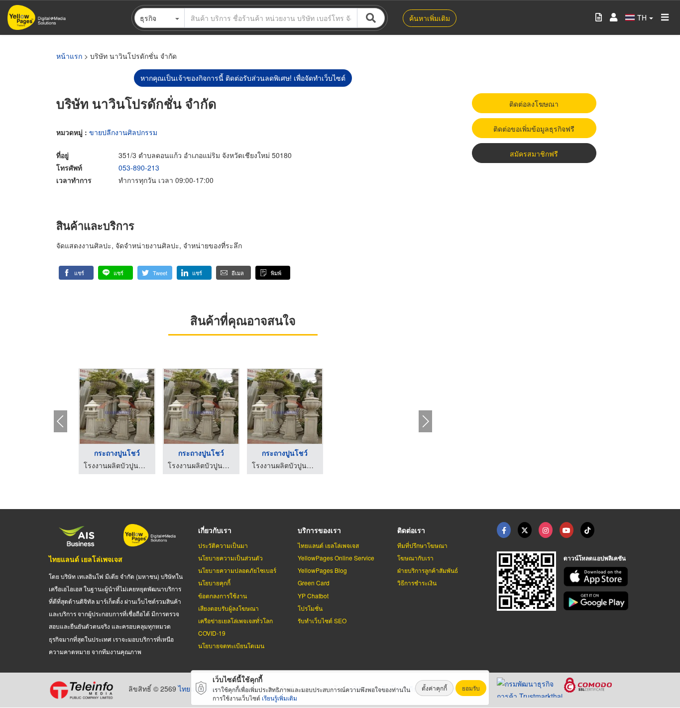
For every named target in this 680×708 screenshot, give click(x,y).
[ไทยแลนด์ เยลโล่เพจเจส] (525, 530)
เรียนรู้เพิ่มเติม (279, 698)
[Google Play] (597, 601)
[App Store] (597, 576)
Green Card (314, 582)
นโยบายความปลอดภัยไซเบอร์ (237, 570)
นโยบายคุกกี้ (214, 582)
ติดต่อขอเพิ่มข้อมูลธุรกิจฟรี (533, 129)
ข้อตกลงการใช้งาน (222, 595)
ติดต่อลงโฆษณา (534, 104)
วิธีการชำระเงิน (417, 582)
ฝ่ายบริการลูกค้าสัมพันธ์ (427, 570)
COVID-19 (212, 633)
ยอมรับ (471, 688)
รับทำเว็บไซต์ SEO (322, 620)
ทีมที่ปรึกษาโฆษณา (422, 545)
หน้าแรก (69, 56)
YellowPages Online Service (336, 557)
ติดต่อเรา (411, 530)
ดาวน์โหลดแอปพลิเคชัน (595, 557)
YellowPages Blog (322, 570)
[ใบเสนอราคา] (598, 17)
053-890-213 (138, 168)
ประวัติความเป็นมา (223, 545)
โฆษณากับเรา (415, 557)
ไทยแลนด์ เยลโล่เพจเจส (85, 559)
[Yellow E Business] (504, 530)
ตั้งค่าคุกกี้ (434, 688)
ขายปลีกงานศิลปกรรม (123, 132)
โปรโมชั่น (310, 608)
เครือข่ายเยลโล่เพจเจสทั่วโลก (235, 620)
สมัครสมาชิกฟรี (534, 154)
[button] (76, 273)
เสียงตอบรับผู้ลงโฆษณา (228, 608)
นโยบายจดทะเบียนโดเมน (231, 645)
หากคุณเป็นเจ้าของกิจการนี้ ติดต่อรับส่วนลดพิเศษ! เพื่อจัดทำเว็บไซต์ (242, 78)
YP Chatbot (313, 595)
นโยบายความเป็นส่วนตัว (230, 557)
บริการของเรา (319, 530)
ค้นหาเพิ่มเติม (429, 18)
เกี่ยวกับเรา (214, 530)
